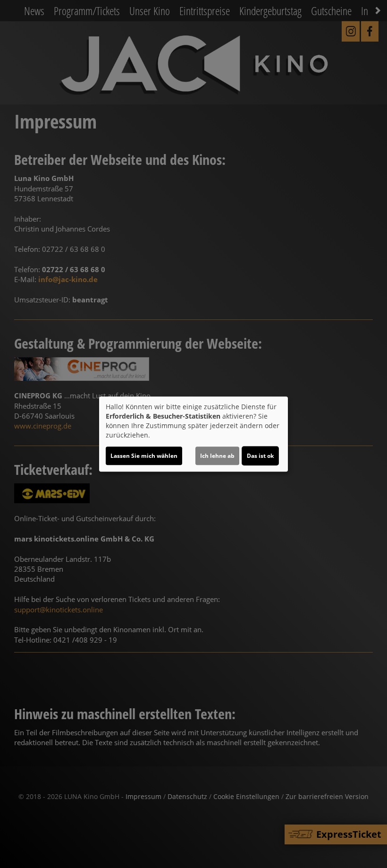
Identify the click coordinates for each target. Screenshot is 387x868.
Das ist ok (260, 456)
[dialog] (193, 434)
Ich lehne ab (217, 456)
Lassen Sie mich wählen (143, 456)
